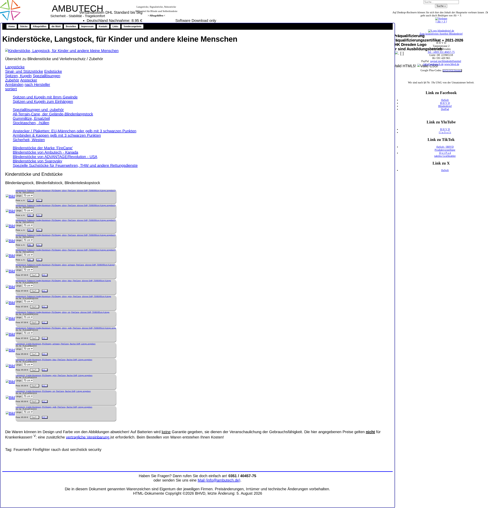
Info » (39, 200)
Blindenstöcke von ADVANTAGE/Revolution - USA (55, 157)
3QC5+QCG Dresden (452, 70)
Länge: (19, 196)
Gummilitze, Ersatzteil (31, 118)
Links (115, 26)
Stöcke (24, 26)
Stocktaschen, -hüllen (31, 123)
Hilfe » (30, 200)
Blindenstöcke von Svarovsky (37, 161)
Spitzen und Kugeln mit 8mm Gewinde (45, 97)
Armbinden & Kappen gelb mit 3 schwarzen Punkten (57, 135)
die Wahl (56, 26)
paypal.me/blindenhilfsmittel (445, 61)
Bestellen (71, 26)
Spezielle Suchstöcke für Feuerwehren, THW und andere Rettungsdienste (75, 165)
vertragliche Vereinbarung (88, 437)
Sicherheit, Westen (29, 140)
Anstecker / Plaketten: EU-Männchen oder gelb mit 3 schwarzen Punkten (74, 131)
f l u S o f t (445, 132)
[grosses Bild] (62, 51)
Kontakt (103, 26)
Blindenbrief (445, 106)
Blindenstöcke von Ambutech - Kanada (45, 152)
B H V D (445, 103)
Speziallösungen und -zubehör (38, 110)
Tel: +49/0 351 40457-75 (441, 52)
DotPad (445, 109)
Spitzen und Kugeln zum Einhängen (43, 101)
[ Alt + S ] (441, 21)
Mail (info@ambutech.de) (219, 480)
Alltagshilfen (39, 26)
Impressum (87, 26)
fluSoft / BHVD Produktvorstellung (445, 148)
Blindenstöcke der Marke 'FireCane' (43, 148)
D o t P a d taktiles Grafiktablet (445, 154)
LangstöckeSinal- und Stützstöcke (24, 69)
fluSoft (445, 100)
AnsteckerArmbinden (21, 82)
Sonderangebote (132, 26)
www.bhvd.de (451, 64)
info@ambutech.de (433, 64)
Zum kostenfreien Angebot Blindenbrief (441, 33)
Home (11, 26)
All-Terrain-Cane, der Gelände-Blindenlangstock (53, 114)
